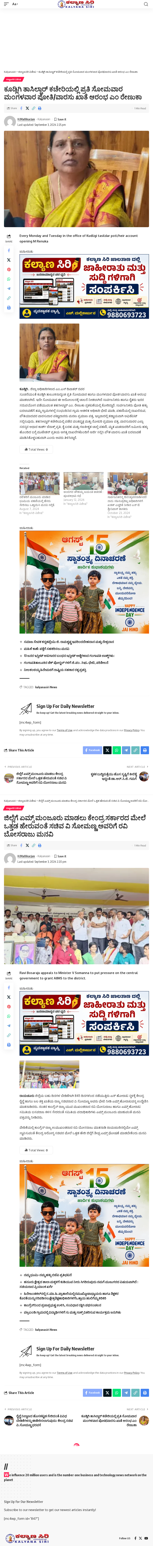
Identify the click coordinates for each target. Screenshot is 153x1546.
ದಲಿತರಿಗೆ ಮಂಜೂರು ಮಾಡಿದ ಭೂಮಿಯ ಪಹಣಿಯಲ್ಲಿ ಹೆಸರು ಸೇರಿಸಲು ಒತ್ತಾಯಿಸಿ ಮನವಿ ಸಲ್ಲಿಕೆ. (37, 501)
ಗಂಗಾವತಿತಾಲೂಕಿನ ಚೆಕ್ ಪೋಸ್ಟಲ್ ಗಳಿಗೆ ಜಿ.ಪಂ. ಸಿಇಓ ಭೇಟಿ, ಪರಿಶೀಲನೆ (66, 663)
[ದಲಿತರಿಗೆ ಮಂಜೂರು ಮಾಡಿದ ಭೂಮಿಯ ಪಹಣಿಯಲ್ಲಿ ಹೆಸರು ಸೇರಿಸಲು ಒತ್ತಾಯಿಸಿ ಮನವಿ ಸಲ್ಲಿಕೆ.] (40, 483)
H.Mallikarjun (26, 119)
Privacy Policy (131, 730)
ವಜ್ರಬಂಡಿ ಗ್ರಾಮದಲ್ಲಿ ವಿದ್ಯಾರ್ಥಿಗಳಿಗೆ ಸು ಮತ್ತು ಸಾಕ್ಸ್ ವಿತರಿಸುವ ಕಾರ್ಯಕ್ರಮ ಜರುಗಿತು (72, 1312)
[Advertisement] (76, 38)
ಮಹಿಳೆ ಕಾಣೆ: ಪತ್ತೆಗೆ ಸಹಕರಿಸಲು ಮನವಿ (46, 649)
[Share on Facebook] (21, 108)
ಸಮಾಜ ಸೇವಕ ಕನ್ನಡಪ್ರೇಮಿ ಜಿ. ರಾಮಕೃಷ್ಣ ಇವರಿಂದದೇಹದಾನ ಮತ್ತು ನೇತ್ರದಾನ (69, 642)
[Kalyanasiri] (76, 4)
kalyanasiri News (46, 687)
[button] (7, 4)
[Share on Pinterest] (9, 269)
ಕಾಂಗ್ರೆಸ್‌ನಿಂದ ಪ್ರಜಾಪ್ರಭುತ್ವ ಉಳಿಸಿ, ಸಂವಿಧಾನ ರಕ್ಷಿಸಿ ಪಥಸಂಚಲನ (62, 1305)
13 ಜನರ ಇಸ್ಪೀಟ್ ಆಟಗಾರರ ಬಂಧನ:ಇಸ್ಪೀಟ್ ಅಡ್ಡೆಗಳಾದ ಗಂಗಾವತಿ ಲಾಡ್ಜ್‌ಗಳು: (69, 656)
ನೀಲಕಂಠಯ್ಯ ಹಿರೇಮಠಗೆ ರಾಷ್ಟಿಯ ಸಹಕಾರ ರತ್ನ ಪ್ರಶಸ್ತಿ (55, 670)
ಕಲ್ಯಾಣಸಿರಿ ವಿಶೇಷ (13, 79)
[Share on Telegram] (9, 288)
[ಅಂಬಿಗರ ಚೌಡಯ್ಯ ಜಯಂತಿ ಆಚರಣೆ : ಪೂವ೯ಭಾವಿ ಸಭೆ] (84, 481)
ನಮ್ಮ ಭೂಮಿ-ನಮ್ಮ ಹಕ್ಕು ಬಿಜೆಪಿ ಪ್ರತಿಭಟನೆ (48, 1275)
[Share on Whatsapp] (9, 279)
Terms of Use (65, 730)
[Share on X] (27, 108)
